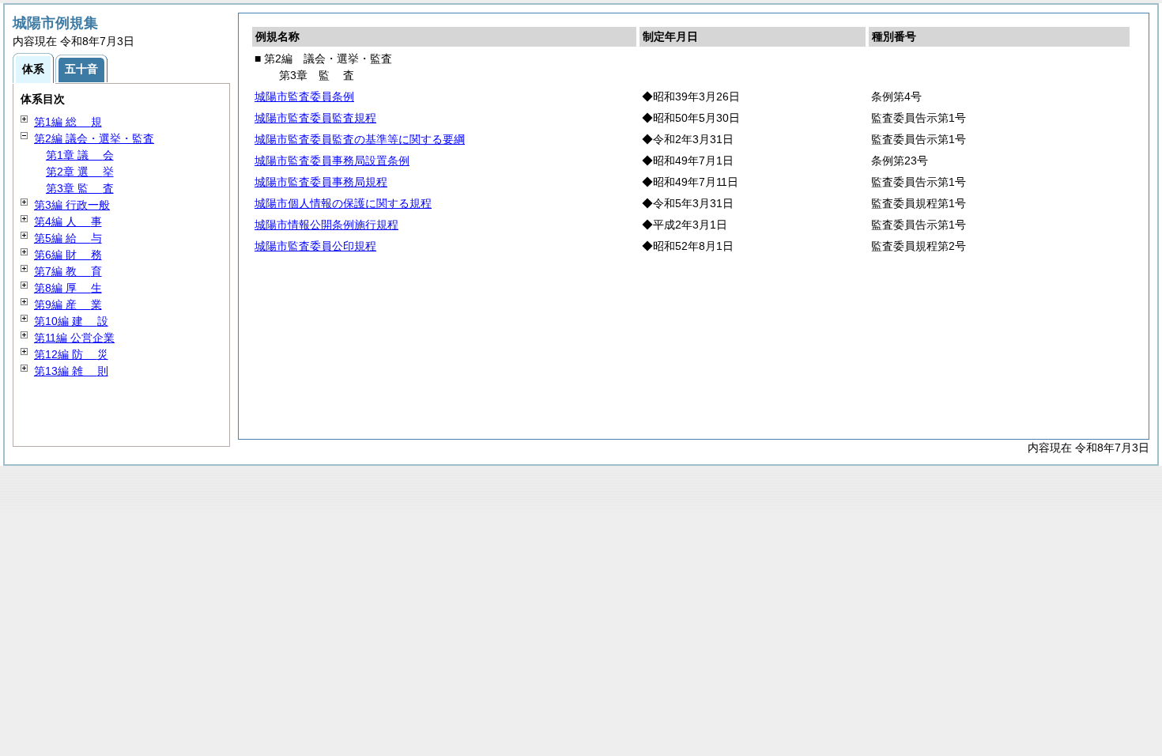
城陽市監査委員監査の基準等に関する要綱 (360, 139)
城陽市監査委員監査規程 (315, 118)
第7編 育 (68, 271)
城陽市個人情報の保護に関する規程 (343, 203)
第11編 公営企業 (74, 337)
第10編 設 (71, 321)
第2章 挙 (80, 171)
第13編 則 (71, 371)
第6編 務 (68, 254)
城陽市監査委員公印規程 (315, 246)
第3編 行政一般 (72, 204)
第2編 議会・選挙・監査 (94, 138)
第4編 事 (68, 221)
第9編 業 (68, 304)
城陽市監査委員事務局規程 (321, 182)
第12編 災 (71, 354)
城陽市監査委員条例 (304, 96)
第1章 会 (80, 155)
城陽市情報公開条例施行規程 (326, 224)
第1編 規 (68, 121)
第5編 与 (68, 238)
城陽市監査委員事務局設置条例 (332, 160)
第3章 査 (80, 188)
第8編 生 (68, 288)
